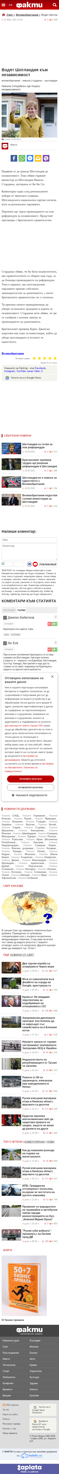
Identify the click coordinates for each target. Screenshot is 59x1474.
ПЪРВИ (21, 610)
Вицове (7, 1395)
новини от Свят (22, 954)
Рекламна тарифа (11, 1424)
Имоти (6, 1358)
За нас (6, 1409)
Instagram (9, 371)
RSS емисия (12, 1405)
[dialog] (29, 737)
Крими (33, 1365)
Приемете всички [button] (31, 778)
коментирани (34, 1141)
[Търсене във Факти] (54, 5)
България (35, 1340)
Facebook (40, 368)
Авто (32, 1358)
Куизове (34, 1395)
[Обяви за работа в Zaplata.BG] (29, 1469)
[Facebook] (14, 158)
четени (16, 1141)
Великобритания (28, 15)
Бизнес (34, 1352)
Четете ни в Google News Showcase (41, 1410)
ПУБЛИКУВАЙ (47, 564)
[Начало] (29, 5)
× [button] (52, 677)
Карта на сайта (10, 1414)
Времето (7, 1389)
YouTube (21, 371)
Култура (34, 1377)
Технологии (9, 1365)
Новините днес (11, 1340)
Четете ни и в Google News (26, 377)
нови (50, 1141)
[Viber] (46, 158)
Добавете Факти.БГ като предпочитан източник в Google (41, 1425)
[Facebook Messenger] (30, 158)
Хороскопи (36, 1371)
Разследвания (11, 1352)
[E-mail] (38, 158)
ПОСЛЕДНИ (9, 610)
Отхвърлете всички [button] (30, 787)
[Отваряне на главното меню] (3, 5)
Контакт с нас (9, 1428)
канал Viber (33, 371)
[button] (29, 795)
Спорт (6, 1371)
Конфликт (8, 1383)
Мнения (34, 1346)
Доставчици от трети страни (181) (24, 725)
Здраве (34, 1383)
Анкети (34, 1389)
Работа (6, 1419)
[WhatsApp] (22, 158)
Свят (11, 15)
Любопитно (9, 1377)
